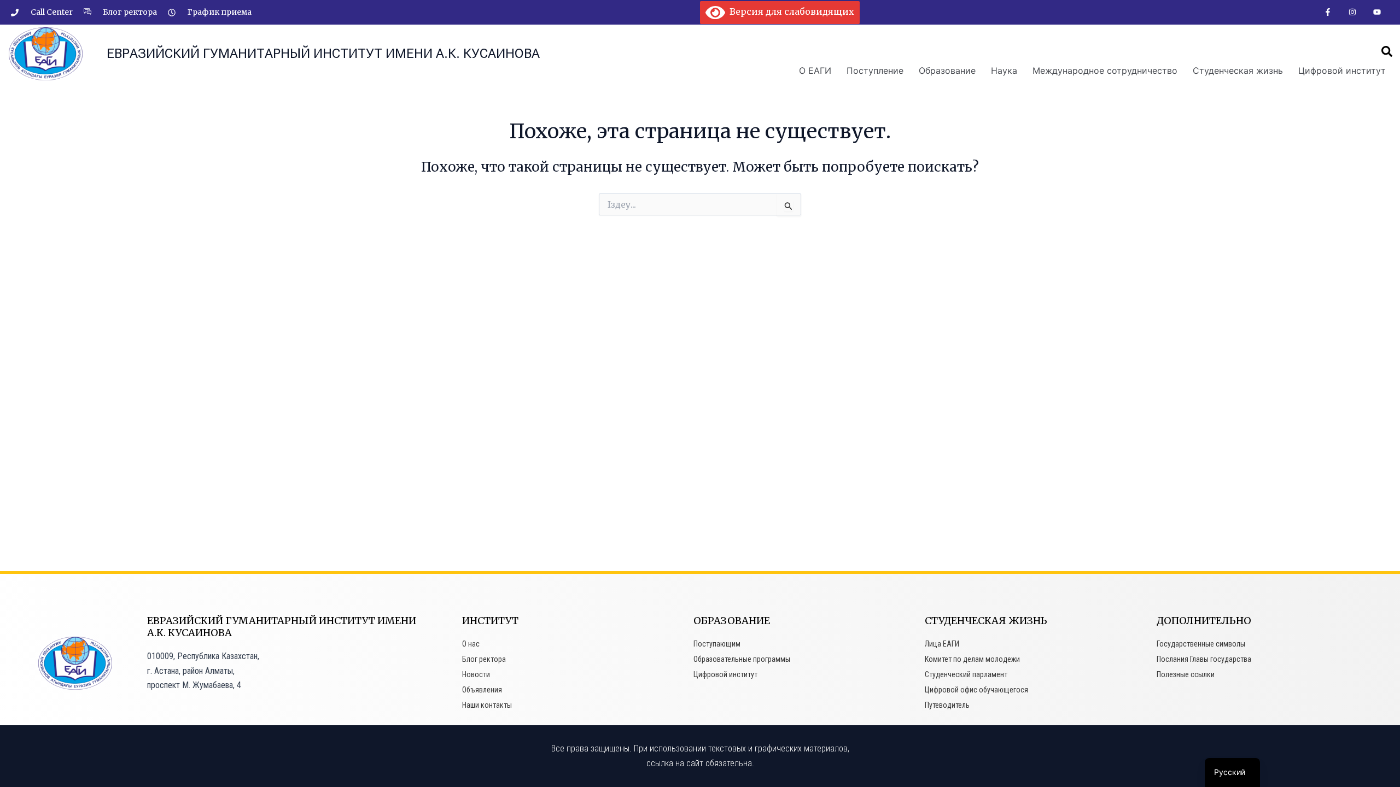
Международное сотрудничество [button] (1104, 70)
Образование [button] (947, 70)
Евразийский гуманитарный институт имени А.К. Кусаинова (323, 53)
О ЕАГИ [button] (815, 70)
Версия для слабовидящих (789, 11)
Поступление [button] (875, 70)
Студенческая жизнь (1238, 70)
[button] (1386, 51)
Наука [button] (1004, 70)
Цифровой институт (1342, 70)
